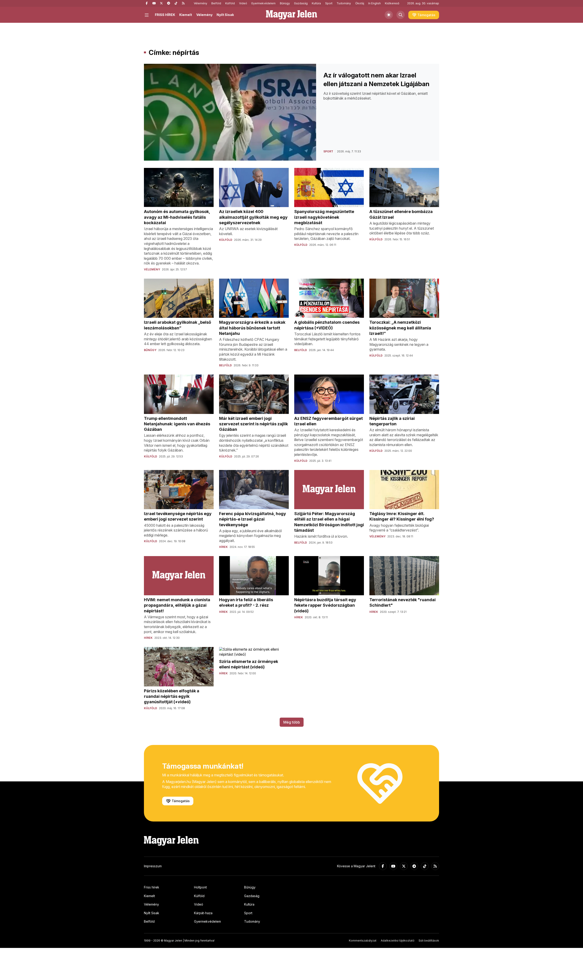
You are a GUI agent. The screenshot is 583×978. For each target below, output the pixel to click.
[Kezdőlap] (291, 14)
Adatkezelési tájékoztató (397, 940)
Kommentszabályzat (362, 940)
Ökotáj (359, 3)
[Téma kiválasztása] (389, 15)
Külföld (230, 3)
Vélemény (200, 3)
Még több (291, 722)
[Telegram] (168, 3)
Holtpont (200, 887)
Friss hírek (151, 887)
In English (374, 3)
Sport (328, 3)
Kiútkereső (392, 3)
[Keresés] (400, 15)
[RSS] (183, 3)
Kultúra (316, 3)
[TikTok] (176, 3)
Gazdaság (301, 3)
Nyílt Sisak (225, 15)
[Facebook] (146, 3)
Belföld (216, 3)
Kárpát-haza (203, 913)
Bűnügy (285, 3)
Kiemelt (185, 15)
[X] (161, 3)
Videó (243, 3)
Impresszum (153, 866)
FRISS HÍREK (165, 15)
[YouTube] (154, 3)
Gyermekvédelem (263, 3)
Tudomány (344, 3)
